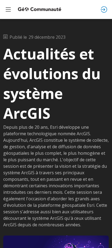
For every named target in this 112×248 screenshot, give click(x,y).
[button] (8, 9)
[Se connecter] (104, 9)
